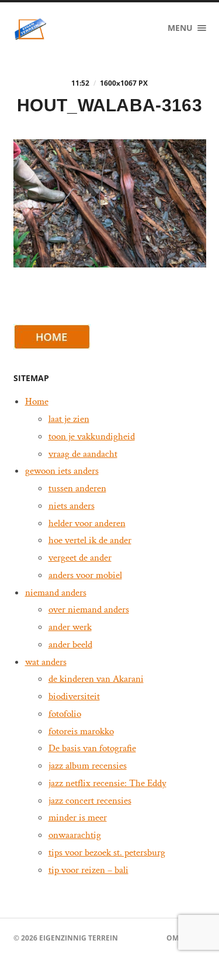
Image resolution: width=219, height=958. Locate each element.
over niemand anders (88, 609)
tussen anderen (77, 488)
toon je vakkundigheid (91, 436)
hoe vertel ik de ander (89, 540)
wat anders (46, 662)
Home (36, 401)
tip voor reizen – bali (88, 870)
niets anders (71, 505)
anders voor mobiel (85, 575)
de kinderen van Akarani (96, 678)
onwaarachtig (74, 835)
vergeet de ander (80, 557)
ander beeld (70, 644)
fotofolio (64, 713)
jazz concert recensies (89, 800)
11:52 (80, 83)
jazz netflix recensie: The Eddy (107, 783)
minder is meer (77, 817)
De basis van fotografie (92, 748)
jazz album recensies (87, 765)
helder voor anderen (87, 523)
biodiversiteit (74, 696)
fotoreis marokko (81, 731)
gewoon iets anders (62, 470)
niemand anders (55, 592)
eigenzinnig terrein (78, 938)
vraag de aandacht (82, 454)
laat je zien (68, 419)
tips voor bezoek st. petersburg (106, 852)
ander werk (70, 627)
